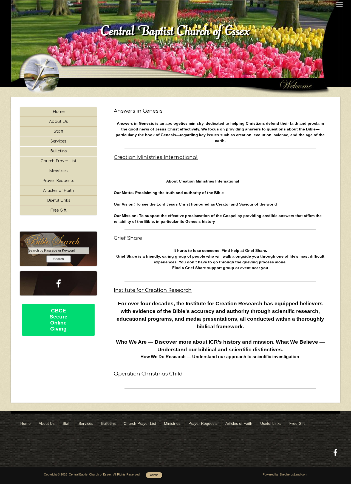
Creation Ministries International (156, 157)
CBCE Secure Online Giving (58, 320)
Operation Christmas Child (148, 374)
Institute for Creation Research (153, 290)
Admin (154, 475)
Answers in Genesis (138, 111)
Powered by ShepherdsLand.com (285, 474)
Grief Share (128, 238)
